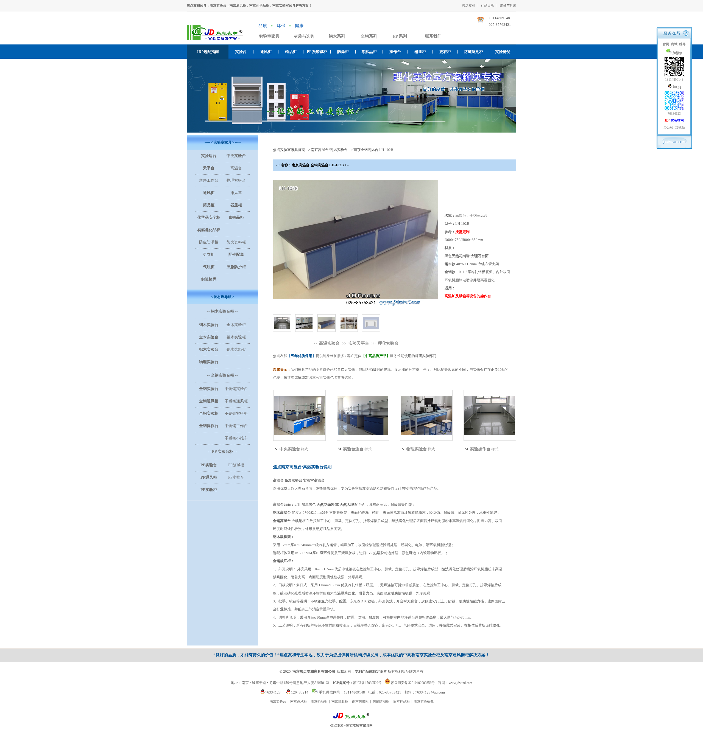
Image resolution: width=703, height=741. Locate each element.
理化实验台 (388, 343)
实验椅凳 (502, 52)
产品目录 (487, 5)
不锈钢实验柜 (236, 413)
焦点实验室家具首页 (289, 150)
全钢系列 (369, 36)
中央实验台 (290, 449)
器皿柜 (420, 52)
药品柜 (291, 52)
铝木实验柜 (236, 337)
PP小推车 (236, 477)
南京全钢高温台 (365, 150)
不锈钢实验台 (236, 389)
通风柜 (266, 52)
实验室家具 (269, 36)
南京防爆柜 (360, 701)
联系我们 (433, 36)
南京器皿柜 (339, 701)
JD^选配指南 (208, 52)
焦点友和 (468, 5)
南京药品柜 (319, 701)
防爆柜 (343, 52)
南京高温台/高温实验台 (329, 150)
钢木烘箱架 (236, 349)
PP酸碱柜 (236, 465)
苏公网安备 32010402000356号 (413, 683)
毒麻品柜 (369, 52)
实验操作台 (480, 449)
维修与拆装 (508, 5)
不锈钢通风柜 (236, 401)
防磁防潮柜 (473, 52)
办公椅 (668, 127)
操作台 (395, 52)
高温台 (236, 168)
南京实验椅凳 (424, 701)
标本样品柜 (401, 701)
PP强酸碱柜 (317, 52)
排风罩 (236, 193)
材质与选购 (304, 36)
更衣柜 (445, 52)
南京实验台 (278, 701)
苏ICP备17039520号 (367, 683)
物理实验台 (236, 180)
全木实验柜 (236, 325)
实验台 (241, 52)
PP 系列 (400, 36)
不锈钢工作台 (236, 426)
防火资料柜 (236, 242)
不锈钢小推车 (236, 438)
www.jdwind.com (460, 683)
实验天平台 (358, 343)
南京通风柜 (298, 701)
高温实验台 (329, 343)
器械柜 (680, 127)
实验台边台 (353, 449)
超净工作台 (208, 180)
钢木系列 (337, 36)
